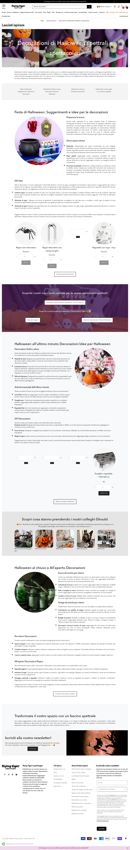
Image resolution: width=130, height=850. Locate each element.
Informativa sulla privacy (80, 797)
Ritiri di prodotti (77, 807)
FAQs (73, 779)
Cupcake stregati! (32, 320)
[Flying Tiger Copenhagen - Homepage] (18, 6)
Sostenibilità (58, 779)
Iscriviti (101, 829)
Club (55, 773)
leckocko (102, 548)
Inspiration (57, 786)
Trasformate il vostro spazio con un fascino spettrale (104, 90)
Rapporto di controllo (79, 810)
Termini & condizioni (79, 786)
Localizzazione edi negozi (80, 776)
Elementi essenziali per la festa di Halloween (97, 320)
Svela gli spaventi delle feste (65, 274)
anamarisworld (41, 548)
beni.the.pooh (82, 548)
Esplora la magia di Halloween (65, 501)
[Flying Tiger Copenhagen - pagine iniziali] (11, 767)
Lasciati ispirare (13, 25)
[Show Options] (124, 789)
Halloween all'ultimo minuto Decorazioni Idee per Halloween (52, 91)
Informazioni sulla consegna (81, 769)
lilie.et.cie (60, 548)
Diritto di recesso (77, 783)
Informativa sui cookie (79, 800)
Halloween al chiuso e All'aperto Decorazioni (78, 90)
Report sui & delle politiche (81, 793)
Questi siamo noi (59, 769)
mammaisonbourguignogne (23, 549)
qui (48, 1)
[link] (115, 7)
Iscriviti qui (32, 749)
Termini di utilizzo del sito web (82, 790)
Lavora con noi (59, 776)
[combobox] (112, 789)
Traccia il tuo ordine (78, 773)
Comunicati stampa (60, 783)
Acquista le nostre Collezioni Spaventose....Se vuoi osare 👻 (65, 302)
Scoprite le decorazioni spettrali (65, 694)
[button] (4, 6)
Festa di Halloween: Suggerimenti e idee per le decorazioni (26, 91)
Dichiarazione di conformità (81, 803)
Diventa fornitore (77, 814)
